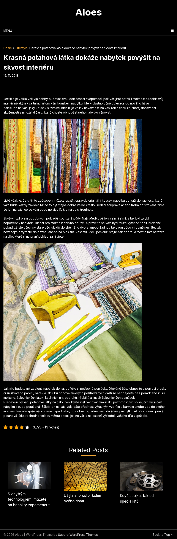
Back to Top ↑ (163, 534)
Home (7, 48)
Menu (7, 31)
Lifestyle (22, 48)
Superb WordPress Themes (78, 534)
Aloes (88, 12)
